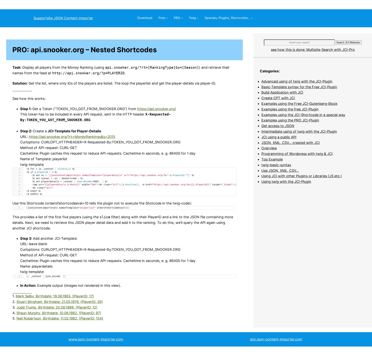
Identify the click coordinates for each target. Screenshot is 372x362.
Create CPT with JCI (278, 98)
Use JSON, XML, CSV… (280, 171)
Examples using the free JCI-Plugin (290, 109)
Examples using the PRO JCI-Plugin (290, 120)
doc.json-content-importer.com (276, 339)
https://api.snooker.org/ (156, 109)
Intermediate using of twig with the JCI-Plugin (299, 131)
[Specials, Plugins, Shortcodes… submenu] (252, 18)
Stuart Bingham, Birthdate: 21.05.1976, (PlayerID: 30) (59, 302)
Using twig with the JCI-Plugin (286, 182)
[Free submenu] (167, 18)
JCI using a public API (278, 137)
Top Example (272, 159)
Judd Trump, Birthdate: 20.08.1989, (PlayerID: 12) (56, 307)
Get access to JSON (277, 126)
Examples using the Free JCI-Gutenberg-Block (299, 104)
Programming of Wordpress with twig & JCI (297, 154)
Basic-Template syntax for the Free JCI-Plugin (299, 87)
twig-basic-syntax (276, 165)
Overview (269, 148)
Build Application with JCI (282, 92)
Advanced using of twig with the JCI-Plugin (296, 81)
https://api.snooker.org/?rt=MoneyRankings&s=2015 (72, 137)
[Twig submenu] (198, 18)
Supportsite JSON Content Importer (63, 18)
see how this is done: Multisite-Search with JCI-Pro (313, 50)
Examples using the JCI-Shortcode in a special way (303, 115)
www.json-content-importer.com (96, 339)
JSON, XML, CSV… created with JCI (290, 143)
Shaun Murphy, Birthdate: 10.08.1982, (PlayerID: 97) (58, 313)
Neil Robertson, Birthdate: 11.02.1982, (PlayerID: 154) (59, 318)
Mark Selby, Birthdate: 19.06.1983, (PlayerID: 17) (55, 296)
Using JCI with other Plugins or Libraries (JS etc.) (301, 176)
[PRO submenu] (182, 18)
